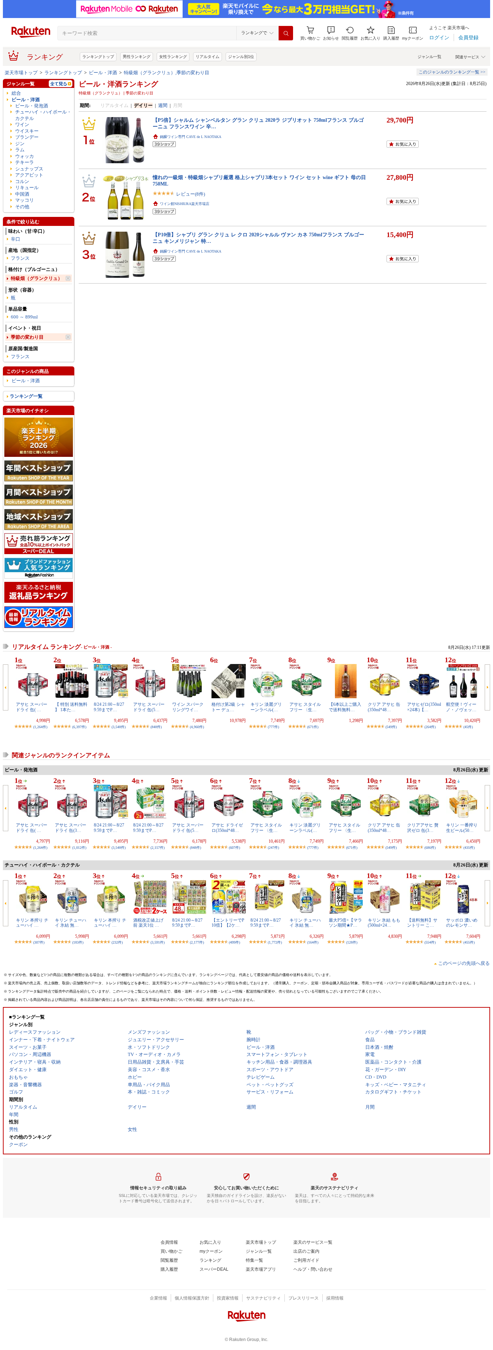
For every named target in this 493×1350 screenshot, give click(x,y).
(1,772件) (275, 942)
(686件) (430, 848)
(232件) (117, 942)
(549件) (391, 727)
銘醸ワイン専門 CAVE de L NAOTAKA (190, 137)
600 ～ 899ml (24, 317)
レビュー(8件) (190, 194)
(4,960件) (197, 727)
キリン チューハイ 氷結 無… (70, 923)
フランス (20, 258)
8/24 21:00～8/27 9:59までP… (109, 707)
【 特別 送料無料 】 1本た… (71, 707)
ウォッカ (24, 156)
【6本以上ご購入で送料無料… (345, 707)
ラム (20, 149)
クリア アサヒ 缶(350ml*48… (384, 707)
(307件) (38, 942)
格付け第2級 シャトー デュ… (228, 707)
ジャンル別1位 (241, 56)
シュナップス (29, 168)
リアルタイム (207, 56)
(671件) (312, 727)
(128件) (351, 942)
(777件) (273, 727)
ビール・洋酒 (103, 72)
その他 (22, 206)
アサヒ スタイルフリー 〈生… (305, 707)
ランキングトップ (98, 56)
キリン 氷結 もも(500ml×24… (384, 923)
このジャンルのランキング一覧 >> (452, 72)
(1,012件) (79, 848)
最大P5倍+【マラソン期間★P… (345, 923)
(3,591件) (157, 942)
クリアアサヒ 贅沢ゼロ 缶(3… (423, 828)
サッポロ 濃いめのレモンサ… (461, 923)
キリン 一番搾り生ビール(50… (461, 828)
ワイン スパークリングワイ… (188, 707)
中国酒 (22, 194)
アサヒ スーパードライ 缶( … (31, 707)
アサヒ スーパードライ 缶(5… (149, 707)
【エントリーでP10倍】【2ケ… (227, 923)
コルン (22, 181)
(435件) (469, 848)
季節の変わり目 (27, 337)
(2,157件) (157, 848)
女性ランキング (173, 56)
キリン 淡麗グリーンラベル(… (266, 707)
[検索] (286, 33)
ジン (20, 143)
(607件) (234, 848)
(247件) (273, 848)
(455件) (469, 942)
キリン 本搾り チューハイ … (32, 923)
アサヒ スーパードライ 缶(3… (70, 828)
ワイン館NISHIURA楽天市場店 (184, 204)
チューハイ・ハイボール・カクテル (43, 115)
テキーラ (24, 162)
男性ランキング (136, 56)
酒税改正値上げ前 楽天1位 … (148, 923)
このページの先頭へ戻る (464, 963)
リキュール (27, 187)
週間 (162, 105)
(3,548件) (119, 727)
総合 (16, 93)
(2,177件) (197, 942)
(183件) (77, 942)
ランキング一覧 (26, 396)
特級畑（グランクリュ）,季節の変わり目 (166, 72)
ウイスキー (27, 131)
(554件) (430, 942)
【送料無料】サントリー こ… (422, 923)
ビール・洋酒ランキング (118, 84)
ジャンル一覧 (429, 56)
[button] (331, 33)
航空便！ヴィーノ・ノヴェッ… (461, 707)
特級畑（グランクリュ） (36, 278)
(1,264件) (40, 727)
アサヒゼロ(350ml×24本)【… (424, 707)
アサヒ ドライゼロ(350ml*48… (227, 828)
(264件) (430, 727)
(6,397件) (79, 727)
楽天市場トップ (21, 72)
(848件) (156, 727)
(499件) (234, 942)
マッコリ (24, 200)
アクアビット (29, 175)
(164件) (312, 942)
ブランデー (27, 137)
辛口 (15, 239)
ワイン (22, 124)
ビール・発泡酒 (31, 105)
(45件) (468, 727)
